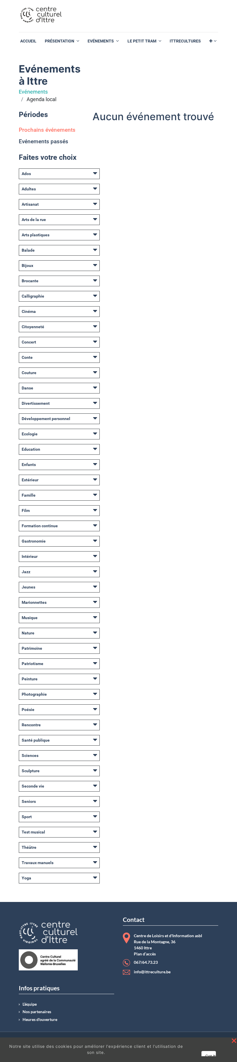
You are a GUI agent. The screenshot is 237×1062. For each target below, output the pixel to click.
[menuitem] (28, 41)
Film (26, 510)
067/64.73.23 (146, 962)
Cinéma (29, 311)
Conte (27, 357)
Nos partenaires (37, 1011)
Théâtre (29, 847)
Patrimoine (32, 648)
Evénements (33, 92)
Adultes (29, 189)
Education (31, 449)
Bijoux (27, 265)
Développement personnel (46, 418)
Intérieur (30, 556)
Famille (29, 495)
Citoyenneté (33, 326)
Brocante (30, 281)
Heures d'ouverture (40, 1019)
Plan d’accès (145, 954)
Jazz (26, 571)
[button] (212, 41)
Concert (29, 342)
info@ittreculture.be (152, 972)
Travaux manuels (37, 862)
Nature (28, 633)
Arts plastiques (35, 235)
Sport (27, 816)
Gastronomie (34, 541)
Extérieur (30, 480)
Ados (26, 173)
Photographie (34, 694)
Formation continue (40, 525)
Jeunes (28, 587)
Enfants (29, 464)
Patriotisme (32, 663)
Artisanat (30, 204)
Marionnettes (34, 602)
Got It (210, 1056)
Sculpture (31, 770)
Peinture (30, 679)
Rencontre (31, 725)
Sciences (30, 755)
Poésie (28, 709)
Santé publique (36, 740)
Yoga (26, 878)
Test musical (33, 832)
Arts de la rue (34, 219)
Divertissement (36, 403)
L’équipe (30, 1004)
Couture (29, 372)
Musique (30, 617)
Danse (27, 388)
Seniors (29, 801)
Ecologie (30, 434)
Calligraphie (33, 296)
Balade (28, 250)
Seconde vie (33, 786)
